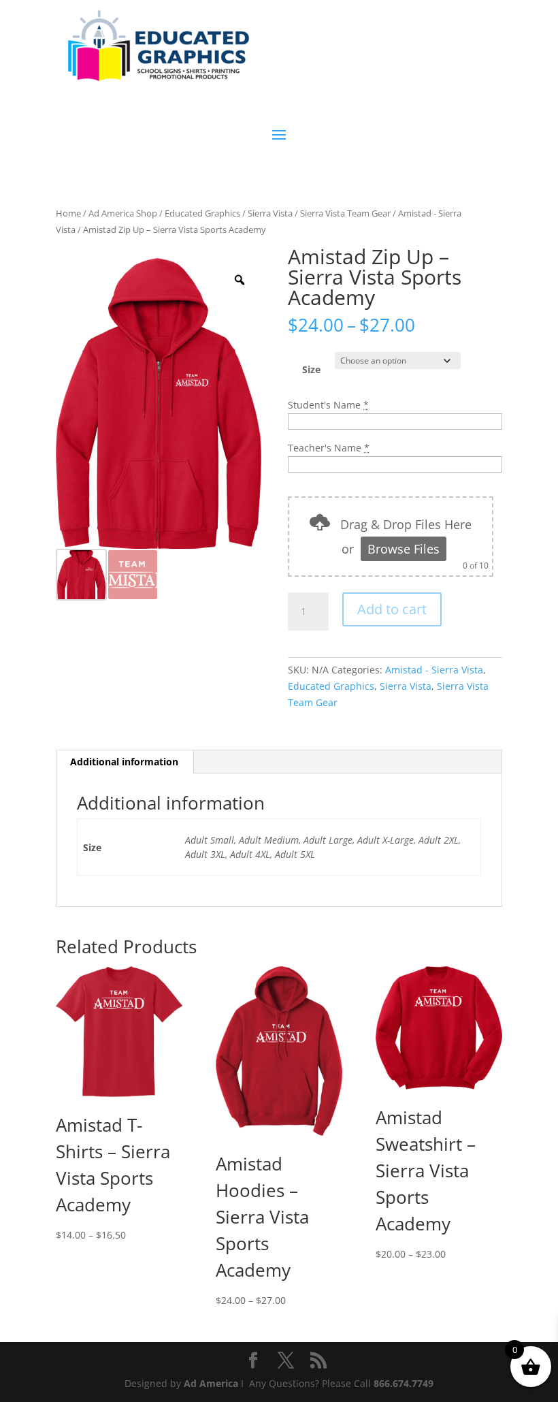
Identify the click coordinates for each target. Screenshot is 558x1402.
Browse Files (403, 549)
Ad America (211, 1383)
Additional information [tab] (124, 761)
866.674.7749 (403, 1383)
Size (311, 369)
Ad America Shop (122, 213)
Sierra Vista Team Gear (345, 213)
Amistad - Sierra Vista (434, 669)
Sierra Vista (270, 213)
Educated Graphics (202, 213)
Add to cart (392, 609)
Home (68, 213)
